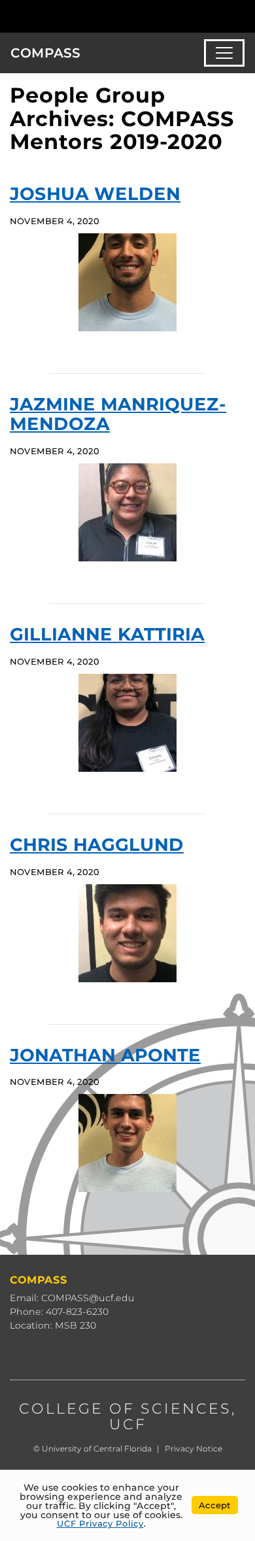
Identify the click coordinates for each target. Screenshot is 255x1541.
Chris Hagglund (97, 844)
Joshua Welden (95, 194)
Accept (215, 1505)
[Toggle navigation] (224, 53)
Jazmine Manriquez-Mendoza (118, 414)
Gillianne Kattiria (107, 634)
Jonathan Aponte (105, 1055)
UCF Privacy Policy (100, 1523)
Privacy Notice (193, 1448)
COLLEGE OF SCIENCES (125, 1408)
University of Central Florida (97, 1448)
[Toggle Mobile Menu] (242, 15)
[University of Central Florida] (99, 16)
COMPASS (45, 53)
